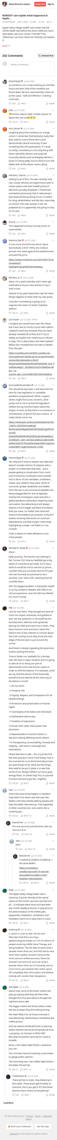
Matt (11, 889)
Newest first (47, 55)
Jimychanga (14, 81)
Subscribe (40, 4)
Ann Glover (14, 128)
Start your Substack (21, 1126)
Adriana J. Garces (17, 175)
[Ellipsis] (53, 81)
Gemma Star (15, 240)
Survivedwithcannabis (20, 385)
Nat (10, 607)
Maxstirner (17, 822)
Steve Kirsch (8, 22)
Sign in (51, 4)
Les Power (14, 319)
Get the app (43, 1126)
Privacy (29, 1116)
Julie (11, 110)
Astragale (13, 986)
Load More (8, 1103)
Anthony (13, 929)
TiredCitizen (18, 1075)
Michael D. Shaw (17, 547)
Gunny (12, 221)
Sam (11, 789)
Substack (14, 1133)
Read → (6, 45)
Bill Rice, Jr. (14, 277)
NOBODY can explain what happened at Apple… (25, 17)
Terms (38, 1116)
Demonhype (15, 457)
